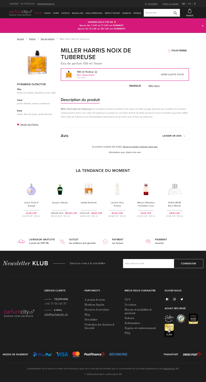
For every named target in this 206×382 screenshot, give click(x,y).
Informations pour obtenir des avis (125, 152)
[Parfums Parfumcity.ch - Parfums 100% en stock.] (21, 12)
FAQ (127, 333)
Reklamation (132, 323)
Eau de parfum (47, 39)
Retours (129, 318)
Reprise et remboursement (140, 328)
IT (195, 4)
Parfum (38, 13)
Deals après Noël (94, 13)
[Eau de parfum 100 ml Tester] (37, 62)
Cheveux (65, 13)
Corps (56, 13)
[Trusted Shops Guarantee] (183, 318)
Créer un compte (171, 4)
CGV (128, 299)
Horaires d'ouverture (96, 309)
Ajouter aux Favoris (29, 124)
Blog (87, 314)
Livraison (130, 304)
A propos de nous (94, 299)
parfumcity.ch (169, 368)
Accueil (20, 39)
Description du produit (80, 99)
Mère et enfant (112, 13)
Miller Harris (154, 86)
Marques (126, 13)
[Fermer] (203, 26)
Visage (47, 13)
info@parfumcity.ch (46, 4)
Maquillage (77, 13)
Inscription (153, 4)
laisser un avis (172, 136)
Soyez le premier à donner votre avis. (140, 146)
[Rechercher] (175, 13)
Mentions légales (94, 304)
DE (183, 4)
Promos (137, 13)
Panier (189, 15)
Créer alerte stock (172, 74)
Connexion (188, 263)
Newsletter (91, 319)
